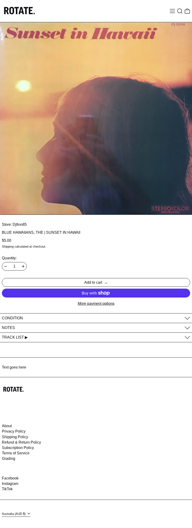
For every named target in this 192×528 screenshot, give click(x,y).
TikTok (7, 489)
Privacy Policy (14, 431)
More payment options (96, 303)
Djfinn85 (20, 224)
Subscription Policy (18, 448)
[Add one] (23, 266)
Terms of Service (16, 453)
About (7, 426)
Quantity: (9, 258)
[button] (180, 11)
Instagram (10, 484)
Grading (8, 458)
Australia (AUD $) (14, 514)
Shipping (8, 246)
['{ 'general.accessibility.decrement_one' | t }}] (5, 266)
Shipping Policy (15, 437)
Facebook (10, 478)
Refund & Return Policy (21, 442)
